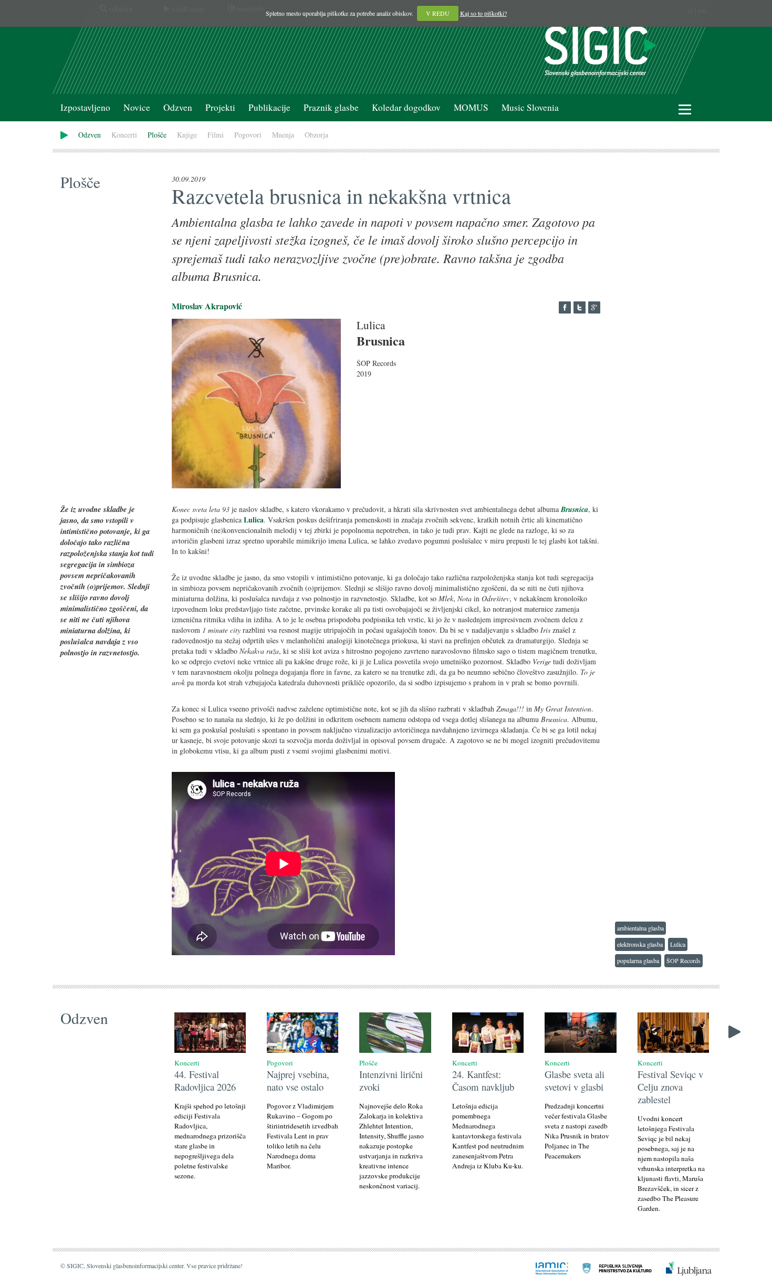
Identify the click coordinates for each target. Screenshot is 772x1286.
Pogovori (248, 135)
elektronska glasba (640, 944)
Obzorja (316, 135)
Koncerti (124, 135)
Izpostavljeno (85, 107)
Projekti (220, 107)
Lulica (677, 944)
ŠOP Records (683, 960)
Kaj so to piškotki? (483, 13)
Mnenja (283, 135)
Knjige (187, 135)
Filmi (215, 135)
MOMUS (471, 107)
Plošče (157, 135)
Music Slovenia (530, 107)
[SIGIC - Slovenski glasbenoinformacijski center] (600, 50)
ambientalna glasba (640, 928)
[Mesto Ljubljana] (682, 1267)
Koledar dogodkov (406, 107)
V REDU (438, 13)
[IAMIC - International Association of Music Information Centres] (545, 1267)
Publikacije (269, 107)
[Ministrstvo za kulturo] (611, 1267)
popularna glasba (638, 960)
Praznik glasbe (331, 107)
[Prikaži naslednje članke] (734, 1031)
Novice (136, 107)
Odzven (177, 107)
